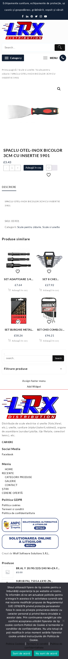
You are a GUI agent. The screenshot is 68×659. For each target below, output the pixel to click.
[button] (59, 88)
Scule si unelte (26, 69)
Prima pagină (9, 69)
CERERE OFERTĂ (12, 492)
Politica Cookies (15, 643)
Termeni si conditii (13, 509)
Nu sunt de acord (46, 653)
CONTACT (11, 485)
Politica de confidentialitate (18, 513)
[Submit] (60, 47)
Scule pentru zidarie (29, 227)
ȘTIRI (5, 488)
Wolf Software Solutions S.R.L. (31, 553)
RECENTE (8, 473)
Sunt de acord (21, 653)
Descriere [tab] (9, 186)
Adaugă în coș (33, 167)
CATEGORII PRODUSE (18, 477)
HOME (8, 469)
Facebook (7, 454)
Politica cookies (11, 505)
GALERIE (10, 481)
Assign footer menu (34, 380)
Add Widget (34, 386)
